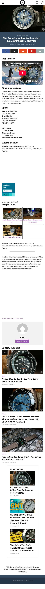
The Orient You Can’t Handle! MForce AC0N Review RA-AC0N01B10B (22, 548)
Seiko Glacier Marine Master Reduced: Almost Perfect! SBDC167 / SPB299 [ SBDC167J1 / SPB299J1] (21, 419)
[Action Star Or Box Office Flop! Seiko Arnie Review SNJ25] (22, 478)
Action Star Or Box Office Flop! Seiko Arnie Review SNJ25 (20, 380)
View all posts (22, 341)
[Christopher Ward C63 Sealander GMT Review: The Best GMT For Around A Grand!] (22, 506)
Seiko (26, 35)
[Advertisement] (22, 294)
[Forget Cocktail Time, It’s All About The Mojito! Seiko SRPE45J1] (22, 440)
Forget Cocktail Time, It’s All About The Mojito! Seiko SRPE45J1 (21, 458)
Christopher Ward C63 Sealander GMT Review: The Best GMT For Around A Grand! (22, 519)
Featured (20, 35)
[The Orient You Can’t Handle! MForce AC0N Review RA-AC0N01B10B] (22, 536)
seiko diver (19, 318)
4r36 (3, 318)
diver (8, 318)
